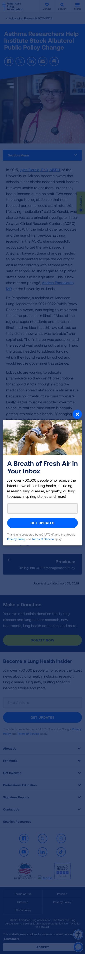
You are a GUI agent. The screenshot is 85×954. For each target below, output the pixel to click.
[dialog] (42, 477)
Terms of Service (43, 539)
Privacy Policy (16, 539)
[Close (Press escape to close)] (42, 415)
